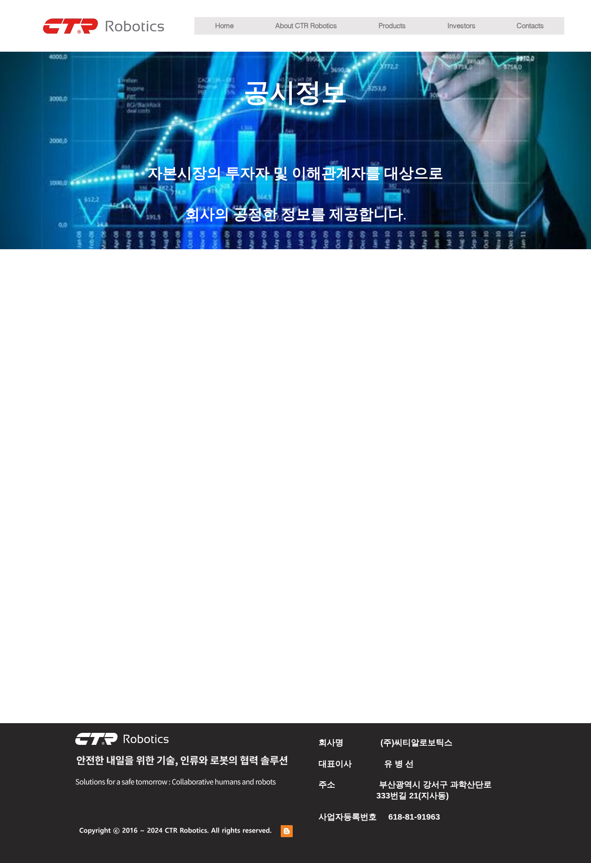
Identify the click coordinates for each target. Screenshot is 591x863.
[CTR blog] (287, 831)
